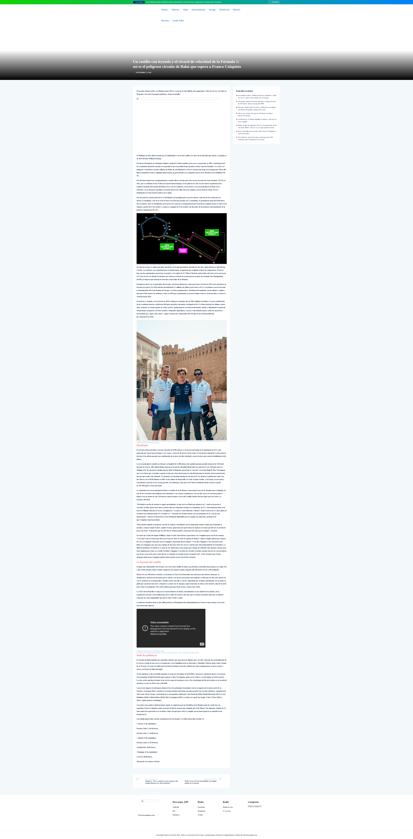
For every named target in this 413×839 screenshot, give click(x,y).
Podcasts (236, 10)
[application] (182, 652)
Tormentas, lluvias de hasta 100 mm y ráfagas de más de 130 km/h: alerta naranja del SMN (257, 103)
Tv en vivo (226, 811)
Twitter (200, 815)
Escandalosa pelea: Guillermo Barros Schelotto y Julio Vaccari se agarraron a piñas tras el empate (183, 2)
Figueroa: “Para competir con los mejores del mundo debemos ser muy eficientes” (161, 782)
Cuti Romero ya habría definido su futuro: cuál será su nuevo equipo (257, 120)
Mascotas (165, 20)
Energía (212, 10)
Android (176, 807)
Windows (176, 815)
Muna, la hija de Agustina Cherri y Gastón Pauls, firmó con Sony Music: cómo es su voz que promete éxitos (257, 126)
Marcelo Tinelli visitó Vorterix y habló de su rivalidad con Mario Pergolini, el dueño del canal (257, 108)
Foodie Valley (178, 20)
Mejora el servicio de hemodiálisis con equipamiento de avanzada (201, 782)
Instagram (201, 811)
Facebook (201, 807)
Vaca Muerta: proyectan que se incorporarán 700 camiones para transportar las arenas (255, 138)
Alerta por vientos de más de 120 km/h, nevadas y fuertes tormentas (255, 114)
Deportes (175, 10)
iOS (174, 811)
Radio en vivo (228, 807)
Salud (185, 10)
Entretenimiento (198, 10)
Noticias (164, 10)
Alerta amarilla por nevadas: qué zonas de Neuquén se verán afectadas (257, 132)
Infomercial (224, 10)
